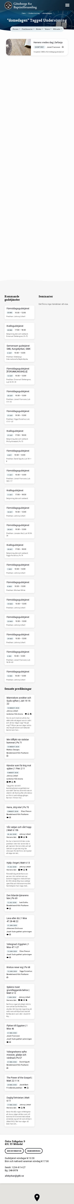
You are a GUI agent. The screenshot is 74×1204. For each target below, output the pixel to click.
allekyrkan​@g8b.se (14, 1176)
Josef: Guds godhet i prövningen (19, 932)
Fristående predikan (14, 1088)
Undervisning (34, 13)
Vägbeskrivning (33, 1151)
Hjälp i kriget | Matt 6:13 (18, 863)
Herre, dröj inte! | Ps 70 (18, 807)
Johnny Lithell (12, 711)
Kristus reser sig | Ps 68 (18, 967)
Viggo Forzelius (26, 971)
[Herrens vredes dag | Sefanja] (18, 47)
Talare (47, 29)
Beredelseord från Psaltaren (17, 753)
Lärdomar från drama (14, 714)
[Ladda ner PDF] (31, 714)
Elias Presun (26, 811)
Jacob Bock (23, 1085)
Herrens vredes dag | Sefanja (48, 42)
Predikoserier (27, 29)
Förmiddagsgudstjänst (18, 308)
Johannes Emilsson (14, 928)
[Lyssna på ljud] (63, 47)
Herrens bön (11, 837)
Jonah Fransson (53, 47)
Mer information (14, 1151)
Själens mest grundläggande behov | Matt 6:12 (18, 990)
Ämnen (16, 29)
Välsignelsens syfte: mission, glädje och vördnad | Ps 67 (17, 1055)
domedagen (47, 13)
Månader (57, 29)
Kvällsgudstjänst (15, 326)
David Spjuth (24, 1062)
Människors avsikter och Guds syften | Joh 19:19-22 (19, 701)
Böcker (39, 29)
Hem (24, 13)
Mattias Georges (13, 750)
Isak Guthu (23, 902)
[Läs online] (7, 782)
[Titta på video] (26, 714)
